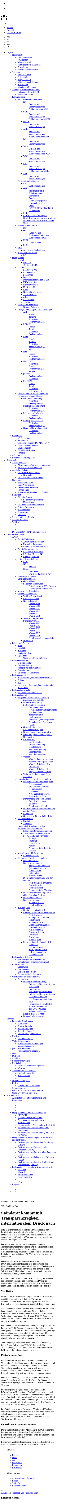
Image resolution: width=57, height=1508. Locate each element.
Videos (32, 349)
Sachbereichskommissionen (30, 99)
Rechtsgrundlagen (37, 322)
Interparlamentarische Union (30, 1117)
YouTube (25, 1493)
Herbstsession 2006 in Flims (41, 589)
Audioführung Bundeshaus (29, 1033)
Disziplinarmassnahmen (39, 925)
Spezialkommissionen (27, 252)
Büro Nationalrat (25, 57)
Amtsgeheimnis (35, 915)
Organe (10, 52)
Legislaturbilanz (25, 653)
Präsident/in (23, 60)
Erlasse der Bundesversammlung (37, 831)
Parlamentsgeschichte (21, 690)
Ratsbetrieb (11, 460)
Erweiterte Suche (25, 94)
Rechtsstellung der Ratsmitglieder (37, 942)
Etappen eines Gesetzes (33, 1014)
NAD (25, 564)
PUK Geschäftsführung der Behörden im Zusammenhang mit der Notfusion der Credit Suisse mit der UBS (39, 219)
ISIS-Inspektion (30, 282)
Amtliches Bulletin (20, 470)
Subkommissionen (37, 186)
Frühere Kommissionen (28, 559)
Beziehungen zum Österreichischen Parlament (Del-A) (33, 1148)
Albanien (22, 1169)
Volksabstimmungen (21, 1041)
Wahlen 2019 (34, 616)
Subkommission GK (38, 238)
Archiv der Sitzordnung (33, 542)
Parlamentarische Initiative (40, 848)
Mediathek (16, 1063)
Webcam (21, 1068)
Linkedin (7, 1493)
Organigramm (24, 670)
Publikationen (35, 233)
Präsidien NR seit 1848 (33, 551)
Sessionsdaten (24, 509)
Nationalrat (17, 55)
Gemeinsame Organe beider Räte (37, 816)
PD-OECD (23, 1135)
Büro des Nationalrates (39, 786)
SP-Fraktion (23, 440)
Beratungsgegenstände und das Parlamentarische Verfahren (31, 827)
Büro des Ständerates (38, 801)
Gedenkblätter (29, 581)
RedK (25, 245)
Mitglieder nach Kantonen (29, 65)
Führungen (22, 1023)
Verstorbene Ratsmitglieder (29, 591)
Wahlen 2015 (34, 613)
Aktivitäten (33, 319)
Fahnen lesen (23, 490)
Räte (20, 645)
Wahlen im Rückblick (27, 593)
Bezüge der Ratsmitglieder (23, 458)
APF (25, 312)
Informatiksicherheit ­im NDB (36, 280)
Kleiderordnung (36, 930)
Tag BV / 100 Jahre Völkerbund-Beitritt (37, 1010)
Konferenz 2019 (30, 287)
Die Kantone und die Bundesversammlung (32, 898)
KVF (25, 139)
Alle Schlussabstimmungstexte (31, 504)
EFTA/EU (27, 324)
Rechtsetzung (29, 739)
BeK (25, 228)
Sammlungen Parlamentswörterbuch (33, 962)
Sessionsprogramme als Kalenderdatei (33, 501)
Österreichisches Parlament (35, 428)
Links (31, 205)
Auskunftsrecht (30, 294)
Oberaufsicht (28, 737)
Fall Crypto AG (30, 270)
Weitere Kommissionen (28, 225)
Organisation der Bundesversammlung (34, 779)
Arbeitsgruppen (35, 193)
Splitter (21, 680)
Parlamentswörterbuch (22, 957)
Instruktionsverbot (37, 947)
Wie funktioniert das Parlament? (26, 977)
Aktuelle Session (25, 497)
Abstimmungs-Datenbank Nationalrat (34, 465)
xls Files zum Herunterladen (30, 467)
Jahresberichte (29, 302)
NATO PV (28, 361)
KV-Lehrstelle (24, 1075)
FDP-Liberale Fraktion (28, 445)
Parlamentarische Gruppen (29, 974)
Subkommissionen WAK (39, 154)
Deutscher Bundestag (32, 398)
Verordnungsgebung (37, 754)
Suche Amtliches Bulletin (23, 517)
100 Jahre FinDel (30, 265)
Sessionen (16, 495)
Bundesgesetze (35, 742)
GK (25, 230)
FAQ (20, 1182)
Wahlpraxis (28, 640)
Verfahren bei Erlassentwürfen (36, 833)
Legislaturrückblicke (27, 579)
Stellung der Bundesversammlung (32, 858)
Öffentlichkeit (35, 870)
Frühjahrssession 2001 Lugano (42, 586)
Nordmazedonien (25, 1174)
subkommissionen (36, 191)
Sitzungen (22, 650)
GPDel (21, 267)
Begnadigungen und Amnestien (37, 732)
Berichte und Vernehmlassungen (37, 105)
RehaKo (27, 569)
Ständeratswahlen (31, 621)
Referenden (34, 873)
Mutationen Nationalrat (28, 70)
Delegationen (18, 257)
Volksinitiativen (35, 875)
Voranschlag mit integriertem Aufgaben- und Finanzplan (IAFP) (41, 722)
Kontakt (10, 30)
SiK (25, 163)
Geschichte (28, 475)
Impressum (17, 1465)
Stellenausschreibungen (39, 235)
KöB (25, 561)
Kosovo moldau (25, 1177)
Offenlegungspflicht (37, 952)
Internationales (13, 1095)
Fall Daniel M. (29, 272)
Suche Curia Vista (20, 519)
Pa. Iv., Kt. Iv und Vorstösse (35, 836)
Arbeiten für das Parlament (29, 668)
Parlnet (10, 27)
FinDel (21, 260)
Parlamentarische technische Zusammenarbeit (32, 1167)
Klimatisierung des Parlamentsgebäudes (35, 677)
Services (10, 1019)
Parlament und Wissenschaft (30, 692)
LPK (25, 255)
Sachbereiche (34, 196)
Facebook (16, 1493)
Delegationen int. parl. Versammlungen (35, 309)
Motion (32, 846)
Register (15, 1184)
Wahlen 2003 (34, 606)
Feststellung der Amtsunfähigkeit (36, 886)
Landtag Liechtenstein (33, 420)
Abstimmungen (19, 462)
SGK (25, 112)
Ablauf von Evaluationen (34, 250)
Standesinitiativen (36, 905)
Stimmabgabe (35, 939)
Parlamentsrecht (25, 979)
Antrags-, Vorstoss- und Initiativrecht (39, 918)
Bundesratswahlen (31, 598)
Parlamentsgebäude (20, 675)
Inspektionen (28, 299)
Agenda (15, 1460)
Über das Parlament (15, 534)
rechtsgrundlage (36, 391)
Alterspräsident (35, 784)
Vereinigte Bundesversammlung (26, 89)
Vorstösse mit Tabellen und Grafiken (34, 492)
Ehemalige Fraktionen (32, 544)
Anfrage (32, 838)
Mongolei (22, 1172)
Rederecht (33, 935)
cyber (25, 297)
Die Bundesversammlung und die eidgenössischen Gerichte (37, 894)
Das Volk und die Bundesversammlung (32, 861)
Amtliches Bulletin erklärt (29, 472)
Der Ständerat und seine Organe (37, 799)
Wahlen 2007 (34, 608)
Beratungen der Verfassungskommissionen (40, 990)
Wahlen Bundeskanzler (33, 596)
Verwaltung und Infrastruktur (30, 853)
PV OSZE (27, 381)
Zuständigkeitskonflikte (33, 700)
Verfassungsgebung (37, 749)
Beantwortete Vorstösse (28, 487)
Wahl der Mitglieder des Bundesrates (39, 765)
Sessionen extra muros (33, 584)
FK (24, 183)
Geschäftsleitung (25, 665)
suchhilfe (16, 1058)
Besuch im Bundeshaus (22, 1021)
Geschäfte (22, 648)
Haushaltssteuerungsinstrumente (43, 710)
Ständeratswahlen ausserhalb (41, 638)
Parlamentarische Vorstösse (40, 890)
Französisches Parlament (34, 406)
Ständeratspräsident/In (38, 806)
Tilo (19, 682)
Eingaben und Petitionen (39, 865)
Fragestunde (34, 841)
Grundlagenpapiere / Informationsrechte (38, 202)
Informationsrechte (37, 927)
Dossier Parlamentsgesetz (34, 1016)
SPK (25, 173)
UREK (26, 121)
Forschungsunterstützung (29, 1051)
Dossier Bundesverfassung (34, 981)
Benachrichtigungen (21, 1061)
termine (32, 371)
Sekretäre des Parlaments (28, 673)
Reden (15, 1083)
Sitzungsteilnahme (37, 932)
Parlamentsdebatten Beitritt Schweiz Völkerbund (40, 1005)
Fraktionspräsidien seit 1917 (35, 547)
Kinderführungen (25, 1028)
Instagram (33, 1493)
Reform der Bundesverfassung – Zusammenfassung (42, 995)
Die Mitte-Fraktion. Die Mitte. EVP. (33, 443)
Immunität (33, 944)
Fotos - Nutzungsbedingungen (31, 1066)
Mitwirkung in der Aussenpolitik (37, 734)
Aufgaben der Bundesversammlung (33, 697)
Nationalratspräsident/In (39, 794)
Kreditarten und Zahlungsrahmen (36, 713)
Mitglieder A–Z (24, 62)
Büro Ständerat (24, 74)
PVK (20, 247)
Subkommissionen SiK (39, 171)
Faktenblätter (23, 969)
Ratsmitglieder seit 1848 (28, 92)
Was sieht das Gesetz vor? (40, 574)
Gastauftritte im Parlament (29, 1085)
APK (25, 129)
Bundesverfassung (37, 744)
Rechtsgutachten (30, 285)
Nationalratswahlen (31, 601)
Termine (32, 317)
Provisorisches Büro (37, 796)
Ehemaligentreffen (31, 556)
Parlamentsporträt (19, 695)
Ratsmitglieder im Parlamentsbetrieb (39, 912)
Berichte (32, 198)
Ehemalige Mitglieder (27, 576)
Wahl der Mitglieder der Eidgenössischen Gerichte (40, 770)
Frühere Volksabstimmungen (30, 1043)
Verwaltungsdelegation (28, 304)
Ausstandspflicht (36, 922)
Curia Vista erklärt (26, 485)
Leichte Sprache (14, 32)
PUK (25, 213)
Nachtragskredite (36, 717)
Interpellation (34, 843)
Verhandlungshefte (26, 1046)
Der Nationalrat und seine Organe (38, 781)
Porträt (32, 314)
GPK (25, 188)
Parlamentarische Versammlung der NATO (36, 1132)
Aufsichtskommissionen (28, 181)
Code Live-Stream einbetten (24, 1093)
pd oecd (26, 374)
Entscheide (33, 571)
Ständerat (16, 72)
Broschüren (23, 967)
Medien (15, 1036)
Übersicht (22, 514)
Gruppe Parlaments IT (33, 307)
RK (24, 102)
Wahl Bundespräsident (33, 618)
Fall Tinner (28, 275)
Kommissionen (18, 97)
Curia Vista (17, 480)
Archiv (15, 537)
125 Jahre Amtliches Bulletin (30, 477)
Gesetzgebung (35, 747)
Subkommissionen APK (39, 136)
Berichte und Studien (27, 972)
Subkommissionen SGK (39, 119)
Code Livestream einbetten (35, 658)
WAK (25, 146)
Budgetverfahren (36, 707)
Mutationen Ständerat (27, 87)
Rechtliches (17, 1467)
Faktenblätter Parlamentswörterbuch (33, 959)
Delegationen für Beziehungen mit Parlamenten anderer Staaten (33, 394)
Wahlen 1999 (34, 603)
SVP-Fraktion (24, 438)
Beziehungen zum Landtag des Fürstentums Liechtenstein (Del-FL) (37, 1163)
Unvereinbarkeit (36, 954)
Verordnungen (35, 752)
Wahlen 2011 (34, 611)
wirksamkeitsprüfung (32, 702)
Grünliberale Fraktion (27, 450)
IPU (25, 351)
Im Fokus (16, 1056)
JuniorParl (16, 1483)
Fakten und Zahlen (20, 643)
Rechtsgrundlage (36, 376)
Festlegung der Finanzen (34, 705)
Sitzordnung (23, 67)
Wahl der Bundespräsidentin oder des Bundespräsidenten (41, 760)
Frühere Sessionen (26, 507)
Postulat (32, 850)
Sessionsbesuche (25, 1026)
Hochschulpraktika (26, 1073)
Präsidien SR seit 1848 (33, 554)
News (14, 1053)
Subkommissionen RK (39, 109)
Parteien (21, 453)
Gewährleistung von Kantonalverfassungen (33, 728)
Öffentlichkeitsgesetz (21, 1080)
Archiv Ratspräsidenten (28, 549)
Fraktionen (17, 435)
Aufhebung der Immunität (40, 883)
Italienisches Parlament (33, 413)
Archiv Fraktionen (26, 539)
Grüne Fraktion (24, 448)
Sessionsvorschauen (26, 512)
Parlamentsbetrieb (25, 818)
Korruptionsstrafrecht (38, 949)
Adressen (16, 455)
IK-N (25, 240)
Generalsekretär (24, 663)
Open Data (22, 655)
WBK (25, 156)
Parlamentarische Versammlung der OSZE (36, 1125)
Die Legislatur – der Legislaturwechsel (29, 532)
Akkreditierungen (25, 1038)
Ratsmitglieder (24, 907)
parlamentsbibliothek (21, 1048)
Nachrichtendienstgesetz (33, 292)
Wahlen (15, 522)
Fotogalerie (17, 1462)
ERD (25, 336)
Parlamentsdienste (20, 660)
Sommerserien (18, 1088)
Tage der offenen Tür (27, 1031)
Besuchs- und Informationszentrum (27, 1090)
